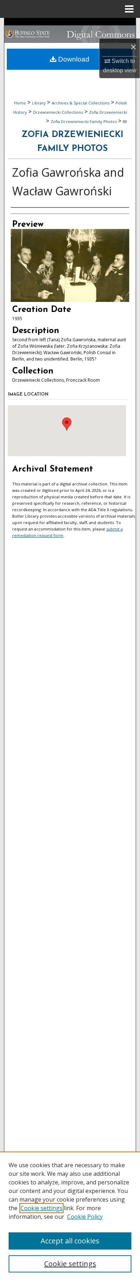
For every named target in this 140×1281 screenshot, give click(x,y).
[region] (70, 1216)
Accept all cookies (70, 1241)
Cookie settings (41, 1208)
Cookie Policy (85, 1217)
